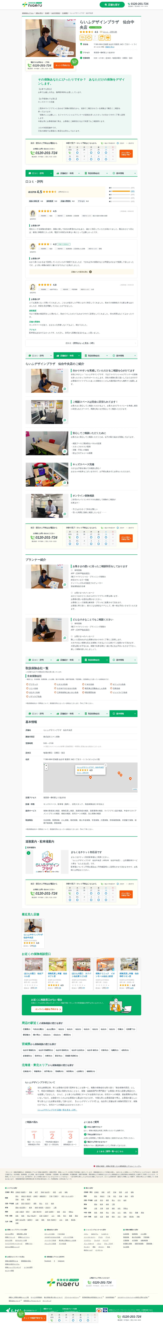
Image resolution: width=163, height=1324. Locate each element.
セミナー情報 (9, 1270)
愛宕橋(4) (26, 1035)
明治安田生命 (90, 692)
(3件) (133, 191)
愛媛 (70, 1216)
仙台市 (47, 1192)
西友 (108, 1247)
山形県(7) (80, 1071)
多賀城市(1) (27, 1056)
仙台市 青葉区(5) (29, 1050)
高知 (76, 1216)
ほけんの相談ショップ (12, 1247)
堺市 (27, 1212)
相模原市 (42, 1196)
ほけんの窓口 (9, 1234)
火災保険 (135, 1240)
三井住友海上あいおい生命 (67, 692)
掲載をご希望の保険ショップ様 (19, 1297)
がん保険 (143, 1234)
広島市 (45, 1216)
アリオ (108, 1237)
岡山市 (33, 1216)
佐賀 (37, 1220)
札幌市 (23, 1192)
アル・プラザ (108, 1244)
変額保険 (149, 1244)
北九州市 (22, 1220)
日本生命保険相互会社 (71, 1311)
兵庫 (34, 1212)
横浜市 (29, 1196)
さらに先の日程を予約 (125, 154)
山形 (60, 1192)
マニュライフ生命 (50, 1244)
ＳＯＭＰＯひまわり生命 (67, 688)
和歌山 (71, 1212)
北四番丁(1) (130, 1029)
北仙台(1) (46, 1035)
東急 (94, 1247)
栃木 (22, 1199)
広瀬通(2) (26, 1029)
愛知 (17, 1207)
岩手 (36, 1192)
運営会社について (14, 1301)
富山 (40, 1203)
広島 (40, 1216)
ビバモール (99, 1250)
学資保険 (146, 1237)
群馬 (28, 1199)
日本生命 (116, 688)
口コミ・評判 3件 (110, 32)
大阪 (17, 1212)
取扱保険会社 (94, 173)
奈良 (64, 1212)
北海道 (18, 1192)
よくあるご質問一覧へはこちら (110, 1151)
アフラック (33, 684)
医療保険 (135, 1234)
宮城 (42, 1192)
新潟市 (27, 1203)
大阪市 (22, 1212)
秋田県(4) (70, 1071)
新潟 (22, 1203)
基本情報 (120, 173)
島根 (22, 1216)
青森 (30, 1192)
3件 (35, 946)
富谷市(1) (58, 1056)
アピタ (100, 1237)
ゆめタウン (94, 1234)
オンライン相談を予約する (46, 1009)
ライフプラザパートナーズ (13, 1244)
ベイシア (105, 1240)
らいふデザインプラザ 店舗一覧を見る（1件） (57, 1110)
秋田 (54, 1192)
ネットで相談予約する (33, 1318)
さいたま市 (69, 1196)
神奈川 (23, 1196)
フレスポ (97, 1240)
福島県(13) (91, 1071)
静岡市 (41, 1207)
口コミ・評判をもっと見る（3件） (80, 343)
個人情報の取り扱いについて (53, 1297)
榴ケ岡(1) (36, 1035)
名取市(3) (125, 1050)
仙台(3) (61, 1029)
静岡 (36, 1207)
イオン (86, 1234)
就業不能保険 (139, 1244)
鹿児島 (73, 1220)
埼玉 (62, 1196)
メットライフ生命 (120, 692)
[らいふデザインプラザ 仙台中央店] (47, 381)
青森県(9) (37, 1071)
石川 (46, 1203)
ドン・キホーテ (89, 1244)
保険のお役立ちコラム (12, 1264)
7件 (59, 988)
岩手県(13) (48, 1071)
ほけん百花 (8, 1240)
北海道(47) (27, 1071)
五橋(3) (120, 1029)
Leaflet (135, 789)
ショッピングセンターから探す (96, 1230)
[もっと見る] (51, 56)
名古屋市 (22, 1207)
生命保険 (126, 1234)
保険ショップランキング (13, 1267)
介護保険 (126, 1240)
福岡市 (29, 1220)
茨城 (17, 1199)
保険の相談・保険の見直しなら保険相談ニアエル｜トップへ (118, 1166)
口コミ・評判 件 (83, 773)
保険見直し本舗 (22, 1234)
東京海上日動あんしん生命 (95, 688)
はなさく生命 (34, 692)
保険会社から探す (52, 1230)
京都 (46, 1212)
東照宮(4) (67, 1035)
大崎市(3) (48, 1056)
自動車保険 (144, 1240)
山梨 (17, 1203)
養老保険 (126, 1237)
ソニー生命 (33, 688)
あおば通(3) (51, 1029)
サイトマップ (47, 1301)
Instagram (61, 1261)
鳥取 (17, 1216)
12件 (132, 988)
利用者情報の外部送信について (92, 1297)
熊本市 (53, 1220)
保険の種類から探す (131, 1230)
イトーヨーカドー (89, 1237)
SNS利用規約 (110, 1297)
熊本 (48, 1220)
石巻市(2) (104, 1050)
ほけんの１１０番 (21, 1240)
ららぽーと (104, 1234)
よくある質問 (28, 1267)
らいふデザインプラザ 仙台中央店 (90, 767)
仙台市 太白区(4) (78, 1050)
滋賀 (58, 1212)
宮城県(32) (59, 1071)
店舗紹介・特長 (67, 173)
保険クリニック (10, 1237)
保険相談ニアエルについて (32, 1301)
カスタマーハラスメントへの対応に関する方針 (133, 1297)
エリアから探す (12, 1188)
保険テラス (28, 1244)
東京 (17, 1196)
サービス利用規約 (36, 1297)
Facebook (48, 1261)
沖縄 (17, 1223)
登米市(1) (38, 1056)
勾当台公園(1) (38, 1029)
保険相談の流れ (26, 1261)
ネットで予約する (62, 65)
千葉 (50, 1196)
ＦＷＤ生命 (89, 684)
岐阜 (30, 1207)
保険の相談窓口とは (11, 1261)
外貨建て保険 (127, 1244)
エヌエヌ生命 (62, 684)
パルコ (99, 1244)
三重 (55, 1207)
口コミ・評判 (38, 356)
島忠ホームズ (88, 1250)
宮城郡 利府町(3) (71, 1056)
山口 (53, 1216)
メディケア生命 (35, 696)
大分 (60, 1220)
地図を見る (109, 47)
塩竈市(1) (114, 1050)
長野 (35, 1203)
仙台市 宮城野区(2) (46, 1050)
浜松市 (47, 1207)
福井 (52, 1203)
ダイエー (101, 1247)
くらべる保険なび (51, 1311)
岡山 (28, 1216)
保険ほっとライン (24, 1237)
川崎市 (35, 1196)
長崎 (42, 1220)
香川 (64, 1216)
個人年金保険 (136, 1237)
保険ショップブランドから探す (17, 1230)
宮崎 (66, 1220)
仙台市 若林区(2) (62, 1050)
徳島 (58, 1216)
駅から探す (89, 1188)
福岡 (17, 1220)
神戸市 (39, 1212)
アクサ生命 (62, 1244)
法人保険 (126, 1247)
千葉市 (55, 1196)
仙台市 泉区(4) (92, 1050)
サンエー (87, 1247)
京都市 (51, 1212)
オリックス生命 (119, 684)
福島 (66, 1192)
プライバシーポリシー (72, 1297)
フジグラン (87, 1240)
